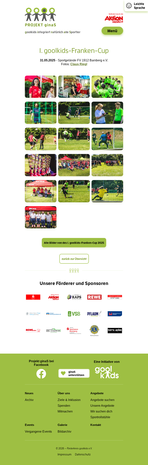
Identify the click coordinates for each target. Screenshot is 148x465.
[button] (74, 373)
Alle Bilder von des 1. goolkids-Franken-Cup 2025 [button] (74, 242)
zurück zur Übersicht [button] (74, 258)
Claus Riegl (78, 64)
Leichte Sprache (139, 5)
